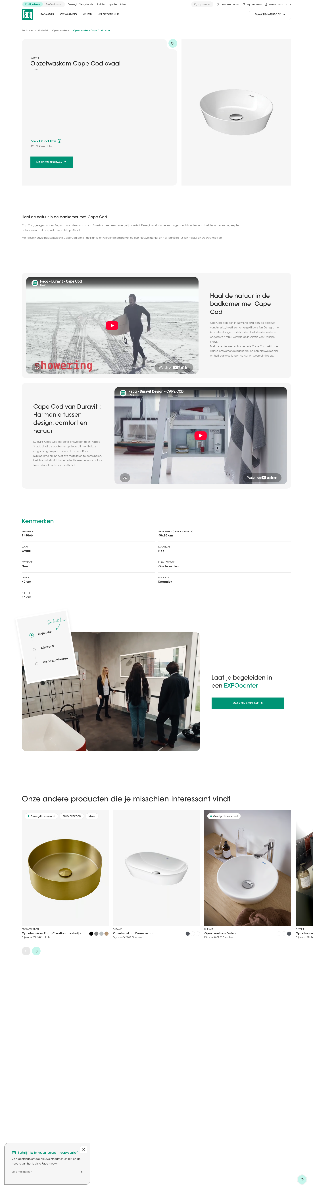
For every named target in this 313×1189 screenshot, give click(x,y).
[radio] (32, 4)
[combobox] (288, 4)
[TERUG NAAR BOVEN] (302, 1179)
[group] (43, 4)
